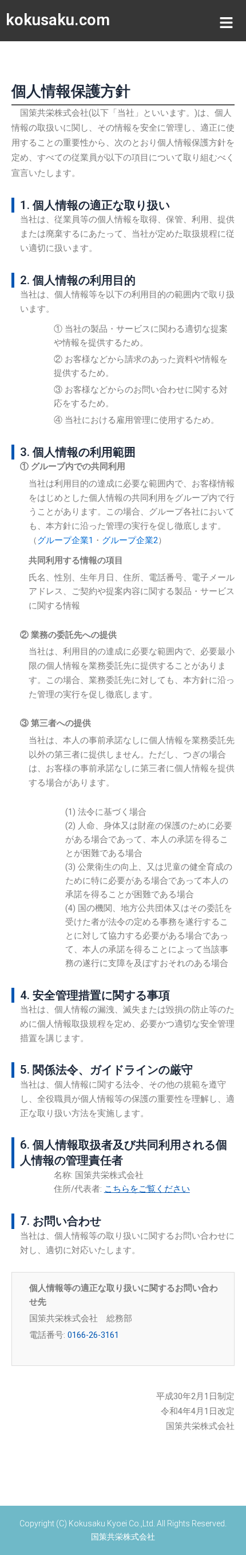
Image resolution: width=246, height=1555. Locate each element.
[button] (226, 23)
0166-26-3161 (93, 1335)
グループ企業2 (130, 540)
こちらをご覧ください (147, 1189)
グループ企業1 (65, 540)
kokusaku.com (58, 20)
